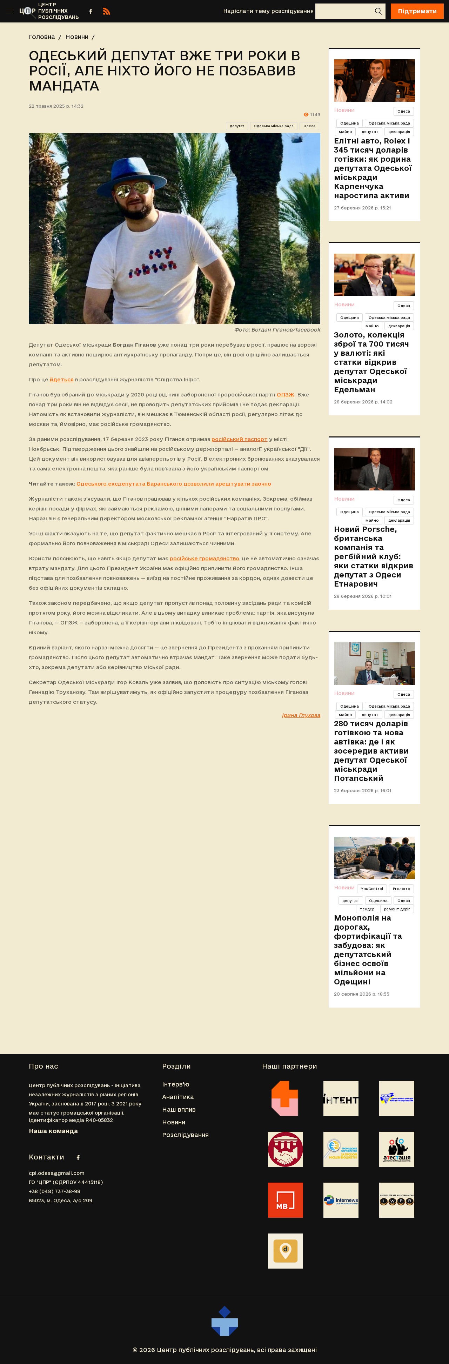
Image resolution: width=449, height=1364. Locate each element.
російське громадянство (204, 558)
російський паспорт (240, 439)
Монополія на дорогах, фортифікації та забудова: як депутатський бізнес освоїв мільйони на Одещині (368, 950)
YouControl (372, 889)
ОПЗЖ (285, 394)
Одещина (349, 123)
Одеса (309, 126)
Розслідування (185, 1134)
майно (345, 131)
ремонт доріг (397, 909)
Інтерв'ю (175, 1084)
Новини (76, 36)
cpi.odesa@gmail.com (57, 1173)
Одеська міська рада (274, 126)
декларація (399, 131)
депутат (237, 126)
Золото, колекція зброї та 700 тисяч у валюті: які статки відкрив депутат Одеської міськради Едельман (371, 362)
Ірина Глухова (301, 715)
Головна (42, 36)
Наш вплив (179, 1109)
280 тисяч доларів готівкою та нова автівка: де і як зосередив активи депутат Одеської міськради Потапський (371, 750)
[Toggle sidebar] (9, 11)
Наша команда (53, 1131)
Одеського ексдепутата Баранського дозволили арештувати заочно (173, 484)
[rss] (106, 11)
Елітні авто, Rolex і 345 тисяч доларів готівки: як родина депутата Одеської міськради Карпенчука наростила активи (373, 168)
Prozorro (401, 889)
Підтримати (417, 11)
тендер (367, 909)
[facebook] (90, 11)
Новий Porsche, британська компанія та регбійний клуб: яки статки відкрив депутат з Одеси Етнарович (373, 556)
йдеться (62, 379)
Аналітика (178, 1097)
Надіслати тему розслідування (268, 11)
